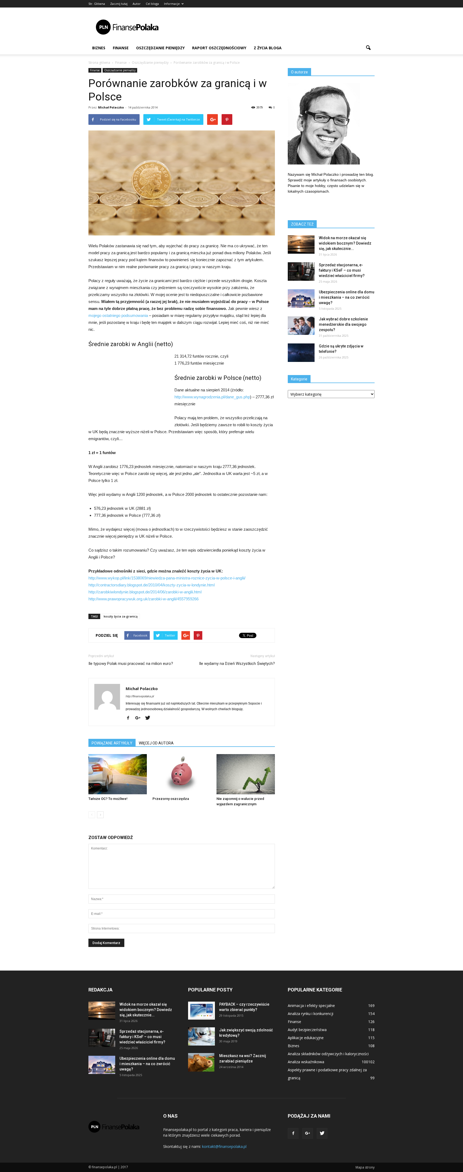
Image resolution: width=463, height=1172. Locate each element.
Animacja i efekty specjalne (311, 1005)
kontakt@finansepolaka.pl (224, 1146)
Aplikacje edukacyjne (306, 1037)
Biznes (98, 47)
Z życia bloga (268, 47)
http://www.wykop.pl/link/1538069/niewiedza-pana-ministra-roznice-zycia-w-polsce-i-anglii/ (166, 578)
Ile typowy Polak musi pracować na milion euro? (130, 663)
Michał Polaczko (111, 107)
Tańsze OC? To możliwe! (108, 799)
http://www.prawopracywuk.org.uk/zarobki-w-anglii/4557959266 (143, 599)
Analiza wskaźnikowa (306, 1061)
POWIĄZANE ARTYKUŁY (112, 743)
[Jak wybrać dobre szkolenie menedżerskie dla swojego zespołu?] (301, 325)
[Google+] (139, 718)
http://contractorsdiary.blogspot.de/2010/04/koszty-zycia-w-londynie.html (151, 585)
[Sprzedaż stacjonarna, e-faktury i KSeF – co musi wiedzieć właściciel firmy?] (301, 271)
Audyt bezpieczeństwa (307, 1029)
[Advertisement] (277, 27)
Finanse (121, 47)
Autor (137, 4)
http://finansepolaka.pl (140, 696)
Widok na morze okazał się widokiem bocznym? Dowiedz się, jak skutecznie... (345, 243)
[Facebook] (130, 718)
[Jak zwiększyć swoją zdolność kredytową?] (201, 1036)
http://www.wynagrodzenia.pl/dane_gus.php (212, 397)
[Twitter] (149, 718)
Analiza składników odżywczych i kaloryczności (328, 1053)
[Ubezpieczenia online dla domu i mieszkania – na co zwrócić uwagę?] (301, 298)
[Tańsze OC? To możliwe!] (117, 774)
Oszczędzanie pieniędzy (160, 47)
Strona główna (99, 62)
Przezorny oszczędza (170, 799)
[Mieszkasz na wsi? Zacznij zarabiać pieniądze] (201, 1062)
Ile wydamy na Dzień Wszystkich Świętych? (237, 663)
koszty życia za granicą (120, 616)
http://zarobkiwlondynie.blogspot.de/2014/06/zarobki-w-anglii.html (144, 592)
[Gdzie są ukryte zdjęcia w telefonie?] (301, 352)
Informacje (172, 4)
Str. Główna (96, 4)
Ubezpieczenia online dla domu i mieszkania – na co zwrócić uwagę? (346, 297)
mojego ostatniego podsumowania (118, 315)
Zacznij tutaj (119, 4)
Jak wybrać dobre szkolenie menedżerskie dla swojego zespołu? (343, 324)
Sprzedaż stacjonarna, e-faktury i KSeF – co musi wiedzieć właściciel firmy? (342, 270)
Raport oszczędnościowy (219, 47)
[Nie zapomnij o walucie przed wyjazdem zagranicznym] (245, 774)
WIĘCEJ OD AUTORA (156, 743)
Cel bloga (152, 4)
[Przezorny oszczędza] (181, 774)
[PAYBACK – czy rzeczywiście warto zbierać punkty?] (201, 1011)
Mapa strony (365, 1167)
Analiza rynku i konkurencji (310, 1013)
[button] (368, 48)
